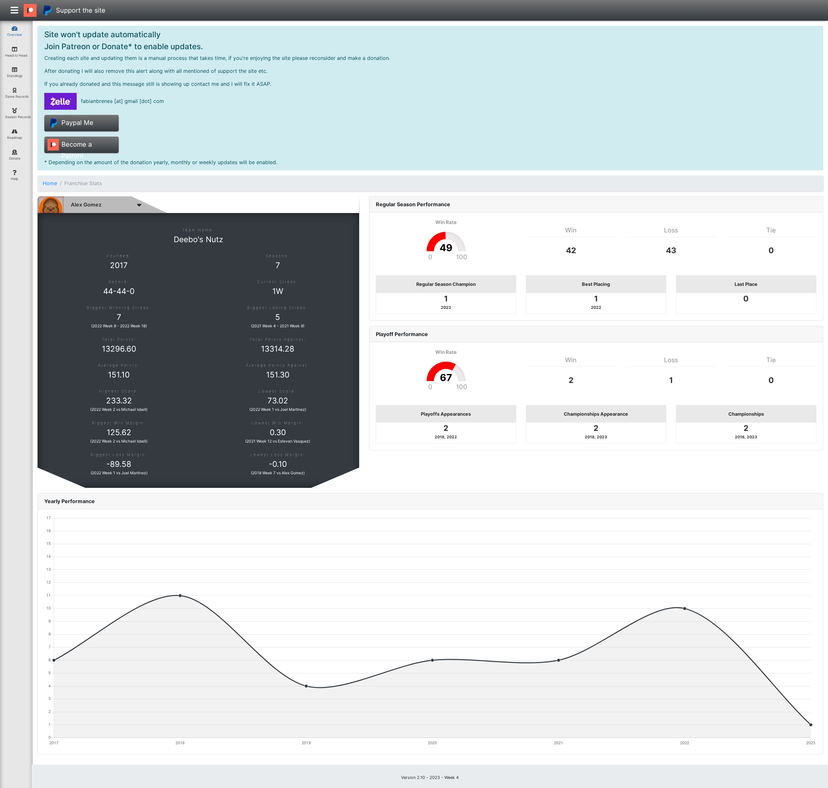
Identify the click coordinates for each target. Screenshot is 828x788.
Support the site (80, 10)
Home (50, 183)
